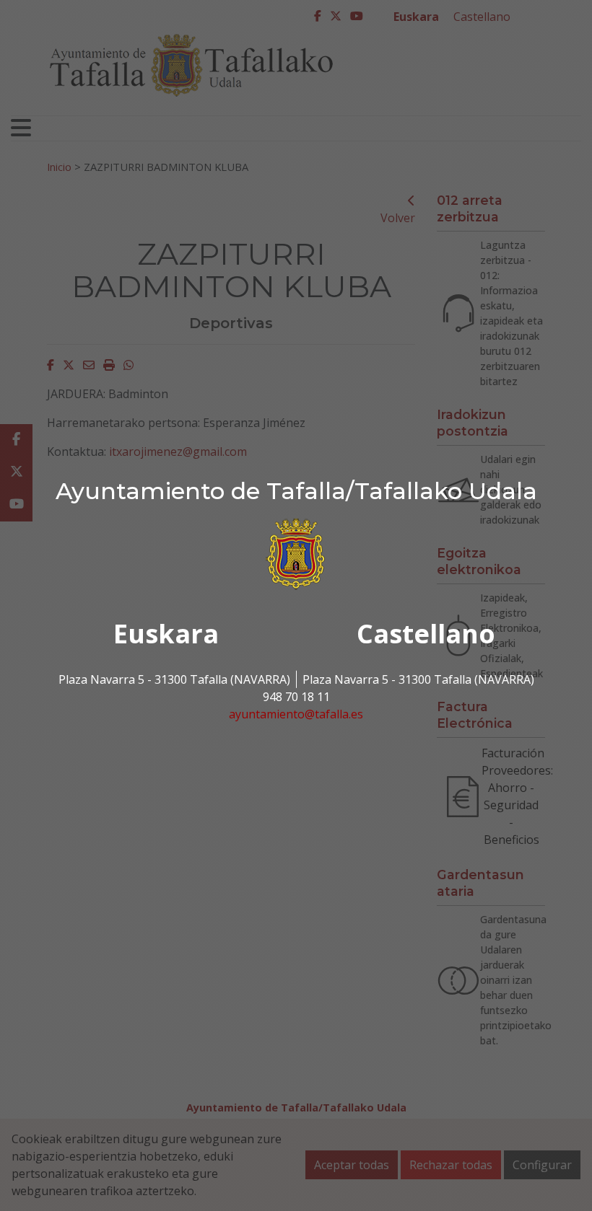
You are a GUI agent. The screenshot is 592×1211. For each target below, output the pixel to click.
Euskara (166, 633)
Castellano (426, 633)
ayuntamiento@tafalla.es (296, 714)
